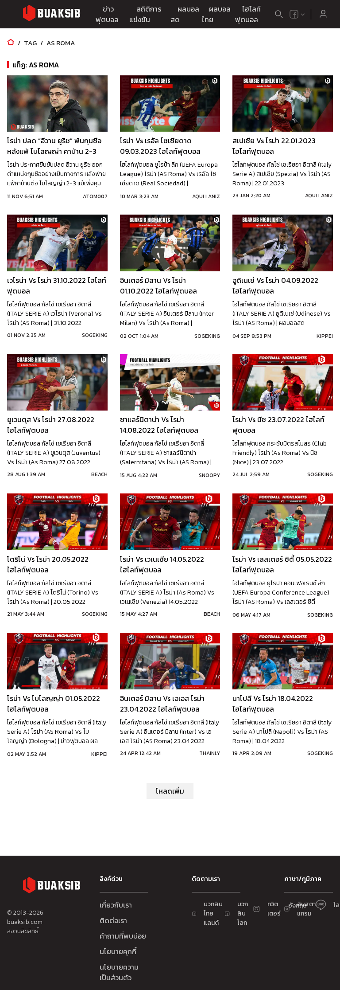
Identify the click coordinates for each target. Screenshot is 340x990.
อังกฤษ (297, 905)
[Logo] (51, 14)
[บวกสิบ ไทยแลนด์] (294, 14)
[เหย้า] (10, 43)
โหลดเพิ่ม (170, 791)
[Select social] (297, 14)
